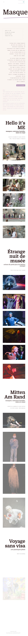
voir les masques (20, 85)
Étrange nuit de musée (10, 32)
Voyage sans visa (8, 35)
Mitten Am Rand (8, 33)
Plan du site (13, 631)
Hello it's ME (8, 30)
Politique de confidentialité (13, 633)
